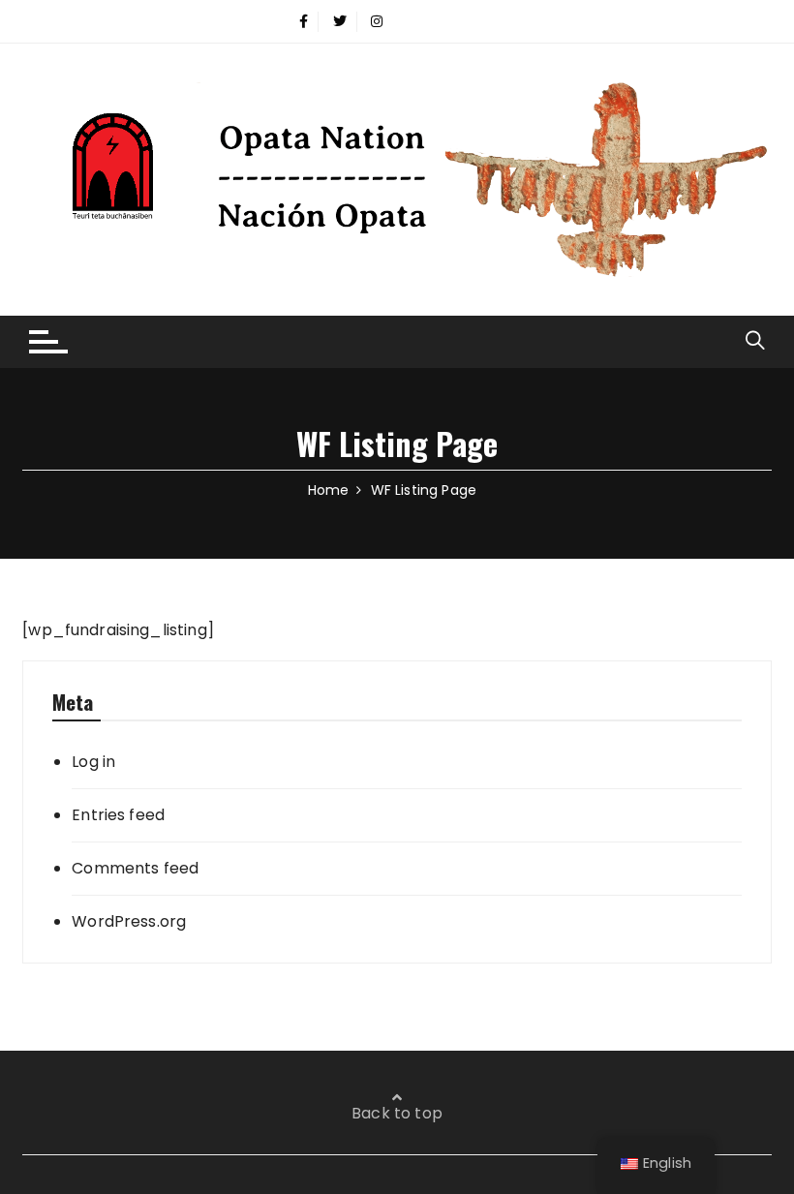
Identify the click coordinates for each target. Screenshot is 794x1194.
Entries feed (118, 815)
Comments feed (135, 868)
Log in (93, 761)
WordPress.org (129, 921)
